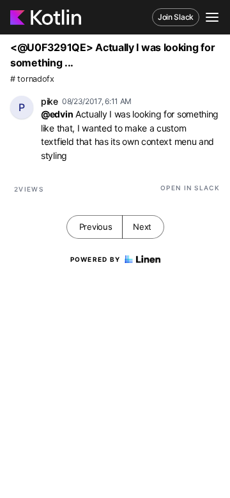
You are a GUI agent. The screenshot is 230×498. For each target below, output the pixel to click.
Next (142, 227)
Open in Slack (190, 188)
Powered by (95, 259)
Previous (95, 227)
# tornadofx (32, 79)
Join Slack (176, 17)
